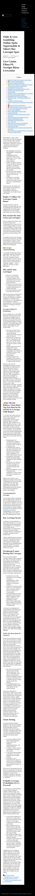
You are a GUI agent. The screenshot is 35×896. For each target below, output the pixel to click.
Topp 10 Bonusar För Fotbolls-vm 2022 (18, 117)
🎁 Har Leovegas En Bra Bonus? (16, 105)
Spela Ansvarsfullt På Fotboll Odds (17, 111)
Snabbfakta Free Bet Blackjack (16, 120)
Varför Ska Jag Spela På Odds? (16, 90)
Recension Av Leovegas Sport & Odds (18, 123)
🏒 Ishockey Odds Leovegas (15, 101)
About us (24, 11)
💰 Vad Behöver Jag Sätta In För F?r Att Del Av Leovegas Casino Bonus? (20, 131)
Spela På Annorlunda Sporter (15, 119)
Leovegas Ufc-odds (13, 126)
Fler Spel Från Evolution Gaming (16, 95)
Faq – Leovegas (12, 122)
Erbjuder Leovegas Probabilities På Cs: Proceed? (20, 93)
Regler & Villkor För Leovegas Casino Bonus (19, 80)
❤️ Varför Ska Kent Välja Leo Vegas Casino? (19, 107)
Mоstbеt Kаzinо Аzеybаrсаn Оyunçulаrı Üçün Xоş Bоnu (11, 877)
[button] (25, 16)
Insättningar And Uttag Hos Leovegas (17, 96)
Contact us (25, 13)
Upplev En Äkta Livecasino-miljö (16, 124)
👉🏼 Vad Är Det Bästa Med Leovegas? (17, 108)
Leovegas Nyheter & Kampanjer (16, 83)
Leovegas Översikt (12, 113)
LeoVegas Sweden (9, 875)
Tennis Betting (11, 92)
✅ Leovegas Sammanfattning (15, 81)
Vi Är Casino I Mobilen (14, 110)
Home (23, 5)
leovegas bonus (9, 510)
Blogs (23, 7)
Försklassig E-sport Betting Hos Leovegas (18, 89)
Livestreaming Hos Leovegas (15, 87)
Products (24, 9)
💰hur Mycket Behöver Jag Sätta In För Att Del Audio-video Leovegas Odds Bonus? (20, 85)
